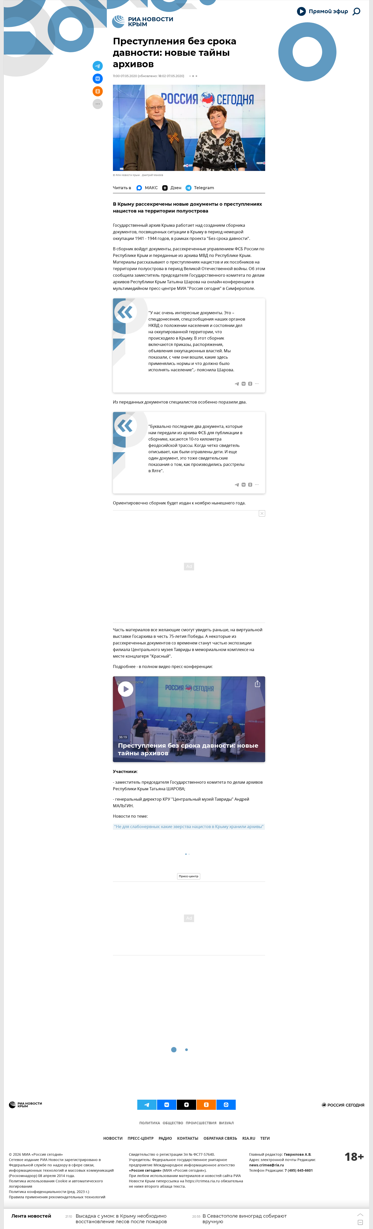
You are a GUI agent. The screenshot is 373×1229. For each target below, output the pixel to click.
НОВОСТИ (113, 1139)
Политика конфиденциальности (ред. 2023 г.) (49, 1192)
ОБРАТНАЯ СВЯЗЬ (220, 1139)
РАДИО (165, 1139)
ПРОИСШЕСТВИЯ (201, 1123)
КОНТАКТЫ (187, 1139)
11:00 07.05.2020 (125, 76)
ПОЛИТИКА (149, 1123)
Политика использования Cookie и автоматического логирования (56, 1184)
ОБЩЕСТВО (173, 1123)
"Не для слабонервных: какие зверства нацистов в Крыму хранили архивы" (189, 827)
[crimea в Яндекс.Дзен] (186, 1105)
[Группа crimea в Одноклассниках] (206, 1105)
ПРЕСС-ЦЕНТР (141, 1139)
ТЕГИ (265, 1139)
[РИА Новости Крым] (142, 21)
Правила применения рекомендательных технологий (57, 1197)
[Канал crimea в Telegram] (147, 1105)
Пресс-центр (188, 876)
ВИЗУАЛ (226, 1123)
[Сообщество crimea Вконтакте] (166, 1105)
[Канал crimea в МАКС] (226, 1105)
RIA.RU (248, 1139)
